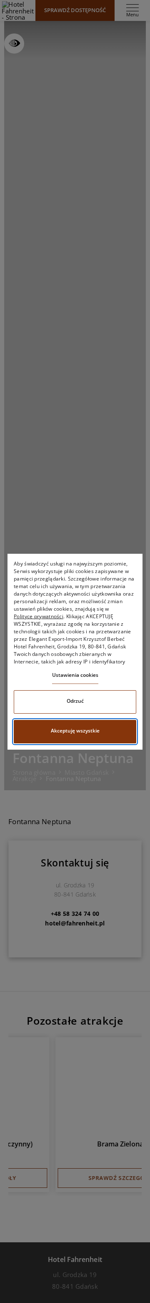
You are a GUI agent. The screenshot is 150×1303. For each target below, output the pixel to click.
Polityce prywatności (38, 616)
